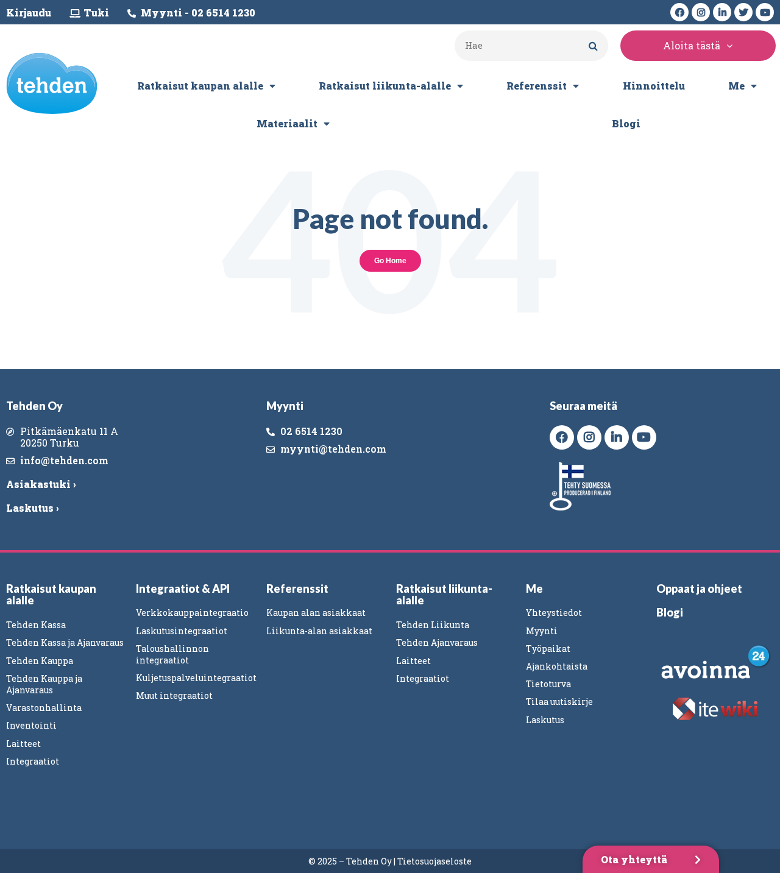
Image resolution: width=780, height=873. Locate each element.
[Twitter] (743, 12)
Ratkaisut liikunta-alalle (385, 85)
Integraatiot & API (183, 588)
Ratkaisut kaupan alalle (200, 85)
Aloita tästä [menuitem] (691, 45)
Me (736, 85)
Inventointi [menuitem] (31, 725)
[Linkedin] (722, 12)
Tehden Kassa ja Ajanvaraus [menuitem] (65, 642)
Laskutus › (32, 507)
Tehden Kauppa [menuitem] (39, 660)
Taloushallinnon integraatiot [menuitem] (172, 654)
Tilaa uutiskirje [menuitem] (559, 701)
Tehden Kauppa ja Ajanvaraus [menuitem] (44, 684)
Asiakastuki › (41, 484)
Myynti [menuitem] (542, 631)
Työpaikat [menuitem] (548, 648)
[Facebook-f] (679, 12)
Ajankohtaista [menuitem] (556, 666)
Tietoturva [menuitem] (548, 684)
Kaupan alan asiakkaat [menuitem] (316, 612)
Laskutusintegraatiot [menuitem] (181, 631)
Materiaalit (287, 123)
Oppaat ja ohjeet (699, 588)
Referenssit (536, 85)
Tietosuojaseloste (434, 861)
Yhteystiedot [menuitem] (554, 612)
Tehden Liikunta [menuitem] (432, 625)
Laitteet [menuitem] (23, 743)
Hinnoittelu (654, 85)
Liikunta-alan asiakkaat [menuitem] (319, 631)
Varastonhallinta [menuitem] (44, 707)
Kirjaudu (28, 12)
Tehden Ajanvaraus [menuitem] (437, 642)
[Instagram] (701, 12)
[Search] (593, 45)
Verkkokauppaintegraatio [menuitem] (192, 612)
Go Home (390, 260)
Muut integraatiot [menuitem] (174, 695)
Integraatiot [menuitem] (32, 761)
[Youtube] (765, 12)
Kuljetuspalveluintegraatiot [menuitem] (196, 678)
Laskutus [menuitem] (545, 720)
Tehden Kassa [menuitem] (36, 625)
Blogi (626, 123)
